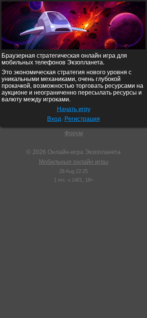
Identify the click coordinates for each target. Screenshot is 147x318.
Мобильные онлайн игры (74, 162)
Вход (54, 119)
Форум (73, 133)
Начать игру (73, 109)
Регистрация (82, 119)
